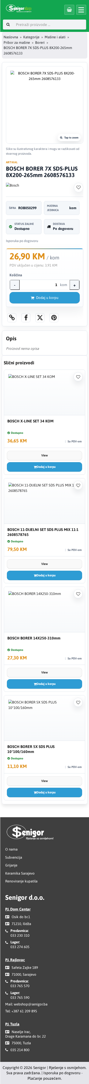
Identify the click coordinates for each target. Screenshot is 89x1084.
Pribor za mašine (17, 42)
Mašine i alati (55, 37)
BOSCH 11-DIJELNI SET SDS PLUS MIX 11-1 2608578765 (43, 532)
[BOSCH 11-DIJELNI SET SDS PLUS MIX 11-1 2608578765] (44, 501)
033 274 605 (19, 947)
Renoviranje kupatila (21, 881)
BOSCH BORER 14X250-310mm (34, 638)
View (44, 455)
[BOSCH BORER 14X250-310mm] (44, 609)
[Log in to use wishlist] (78, 187)
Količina (15, 275)
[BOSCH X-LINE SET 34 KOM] (44, 392)
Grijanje (11, 865)
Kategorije (31, 37)
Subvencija (13, 857)
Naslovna (11, 37)
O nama (11, 849)
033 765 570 (19, 986)
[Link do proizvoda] (11, 317)
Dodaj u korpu (47, 298)
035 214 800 (19, 1050)
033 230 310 (19, 935)
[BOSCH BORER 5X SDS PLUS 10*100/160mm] (44, 718)
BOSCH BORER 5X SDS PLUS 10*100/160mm (31, 749)
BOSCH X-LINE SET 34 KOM (30, 421)
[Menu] (81, 10)
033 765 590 (19, 997)
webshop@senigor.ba (30, 1004)
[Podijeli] (25, 317)
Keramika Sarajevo (20, 873)
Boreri (40, 42)
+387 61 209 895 (24, 1011)
